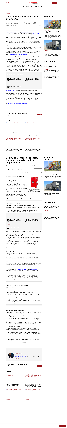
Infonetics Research (10, 90)
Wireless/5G (8, 13)
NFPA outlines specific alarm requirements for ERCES (18, 289)
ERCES (11, 192)
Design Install (46, 30)
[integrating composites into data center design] (52, 45)
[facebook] (20, 28)
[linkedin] (22, 28)
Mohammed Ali (8, 169)
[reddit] (25, 28)
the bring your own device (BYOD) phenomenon (32, 91)
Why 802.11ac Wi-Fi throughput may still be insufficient (18, 103)
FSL (35, 32)
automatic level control (35, 269)
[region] (33, 426)
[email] (27, 28)
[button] (6, 3)
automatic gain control (22, 269)
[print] (41, 28)
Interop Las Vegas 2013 (11, 32)
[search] (8, 3)
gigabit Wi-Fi (35, 36)
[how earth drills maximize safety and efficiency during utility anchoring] (52, 24)
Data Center (46, 50)
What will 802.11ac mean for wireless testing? (18, 54)
